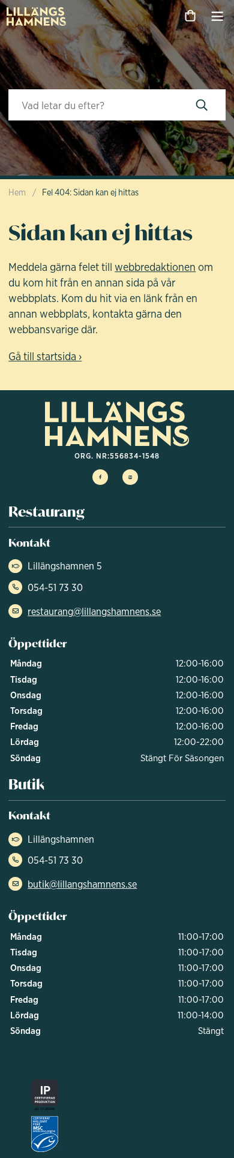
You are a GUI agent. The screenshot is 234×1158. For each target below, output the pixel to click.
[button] (202, 104)
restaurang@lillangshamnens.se (94, 611)
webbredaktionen (155, 267)
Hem (17, 192)
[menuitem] (37, 16)
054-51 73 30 (55, 587)
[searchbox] (93, 104)
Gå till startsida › (45, 356)
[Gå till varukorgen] (189, 16)
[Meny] (217, 16)
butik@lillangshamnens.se (82, 884)
